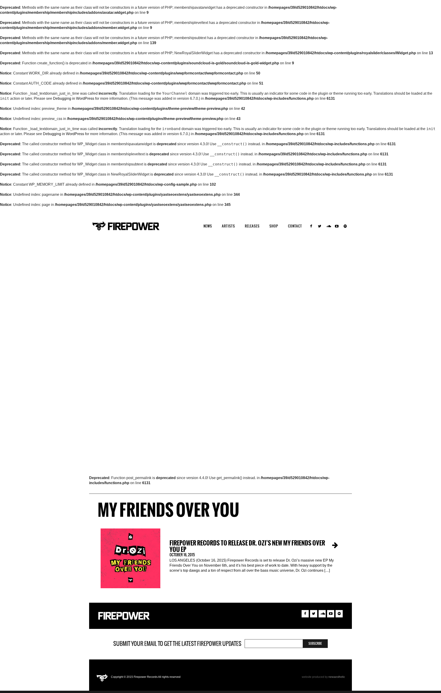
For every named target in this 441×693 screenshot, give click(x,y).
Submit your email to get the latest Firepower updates (177, 643)
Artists (228, 226)
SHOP (273, 226)
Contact (295, 226)
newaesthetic (336, 677)
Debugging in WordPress (73, 98)
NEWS (208, 226)
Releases (252, 226)
